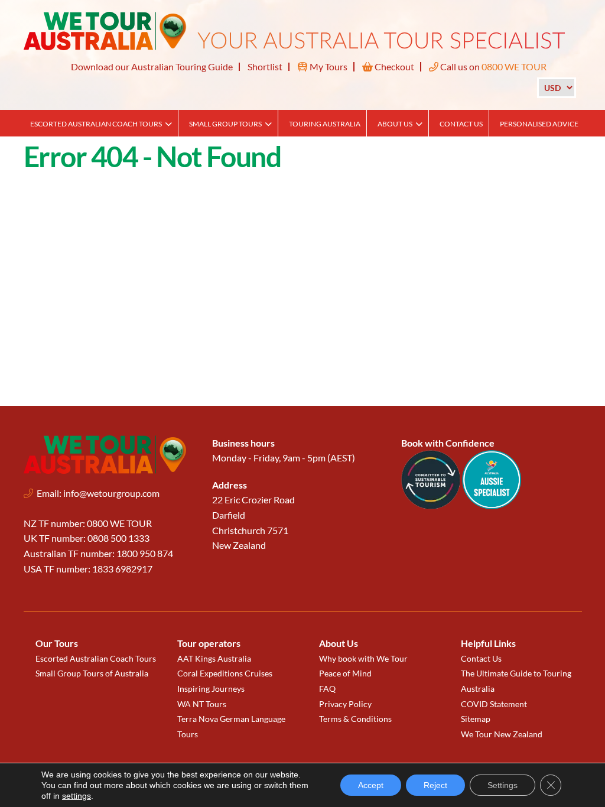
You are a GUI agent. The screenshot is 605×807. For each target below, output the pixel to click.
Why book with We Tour (363, 658)
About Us (395, 123)
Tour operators (208, 643)
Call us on (492, 66)
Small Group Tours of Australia (91, 673)
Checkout (393, 66)
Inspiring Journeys (211, 689)
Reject (435, 785)
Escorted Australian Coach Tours (96, 123)
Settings (502, 785)
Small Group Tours (225, 123)
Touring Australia (324, 123)
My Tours (327, 66)
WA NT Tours (201, 704)
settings (76, 796)
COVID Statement (494, 704)
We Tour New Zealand (501, 734)
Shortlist (265, 66)
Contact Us (461, 123)
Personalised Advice (539, 123)
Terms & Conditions (355, 719)
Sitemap (475, 719)
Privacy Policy (345, 704)
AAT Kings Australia (214, 658)
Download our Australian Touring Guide (152, 66)
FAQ (327, 689)
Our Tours (56, 643)
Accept (370, 785)
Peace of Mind (345, 673)
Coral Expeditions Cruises (224, 673)
